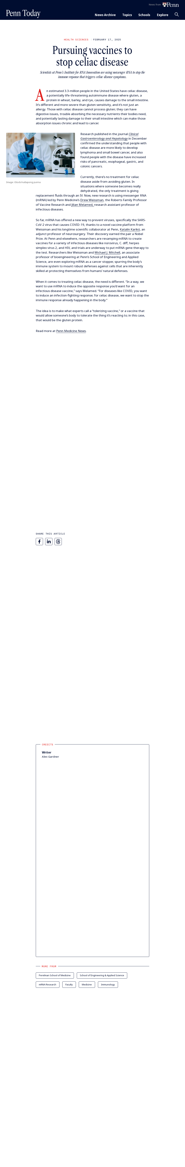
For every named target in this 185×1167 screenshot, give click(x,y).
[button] (40, 155)
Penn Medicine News (71, 331)
